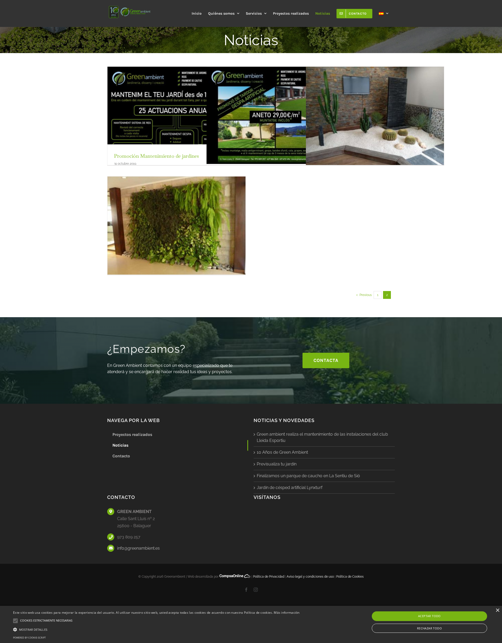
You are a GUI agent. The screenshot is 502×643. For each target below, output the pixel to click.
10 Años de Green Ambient (282, 452)
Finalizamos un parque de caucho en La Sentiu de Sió (308, 475)
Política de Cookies (350, 576)
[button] (156, 629)
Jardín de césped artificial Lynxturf (289, 487)
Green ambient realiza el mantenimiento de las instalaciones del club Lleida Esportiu (322, 437)
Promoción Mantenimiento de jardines (156, 156)
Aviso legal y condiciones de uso (310, 576)
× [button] (497, 610)
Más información (287, 612)
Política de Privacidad (268, 576)
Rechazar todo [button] (429, 628)
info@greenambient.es (138, 548)
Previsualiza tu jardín (276, 464)
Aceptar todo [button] (429, 616)
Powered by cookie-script (29, 637)
